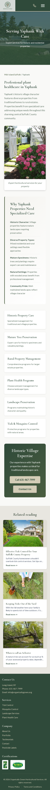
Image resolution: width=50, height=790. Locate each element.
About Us (6, 731)
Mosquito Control (10, 709)
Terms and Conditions (32, 787)
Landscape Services (10, 713)
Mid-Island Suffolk (12, 74)
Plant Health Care (10, 717)
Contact (5, 743)
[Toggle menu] (43, 5)
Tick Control (7, 705)
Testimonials (7, 739)
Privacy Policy (14, 787)
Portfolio (6, 735)
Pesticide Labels (9, 747)
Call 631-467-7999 (25, 479)
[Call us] (34, 5)
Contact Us (25, 489)
